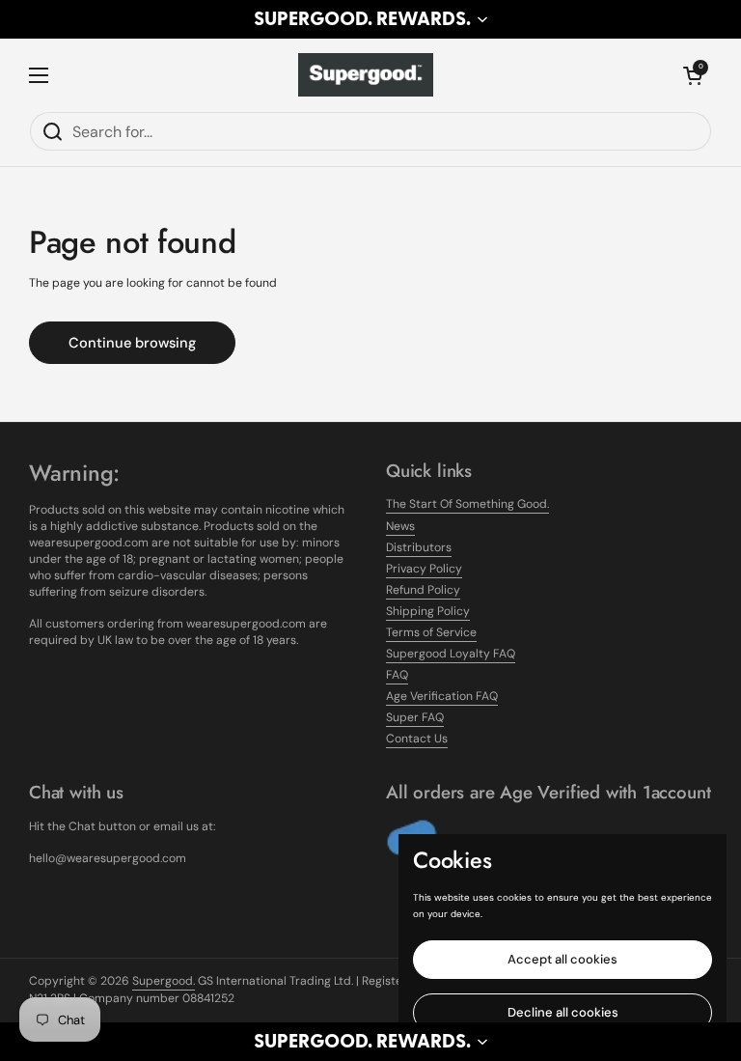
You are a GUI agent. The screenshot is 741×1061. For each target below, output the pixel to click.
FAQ (397, 675)
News (400, 526)
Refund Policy (423, 590)
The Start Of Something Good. (467, 504)
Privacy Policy (424, 568)
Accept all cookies (563, 959)
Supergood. (163, 981)
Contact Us (417, 738)
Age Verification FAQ (442, 696)
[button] (370, 19)
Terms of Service (431, 632)
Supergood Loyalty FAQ (450, 653)
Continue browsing (132, 342)
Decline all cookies (563, 1012)
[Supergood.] (365, 75)
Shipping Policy (428, 611)
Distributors (419, 547)
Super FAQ (415, 717)
